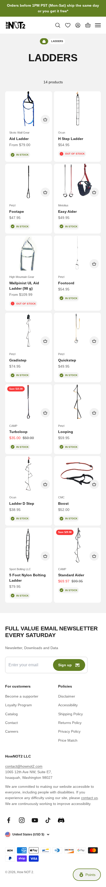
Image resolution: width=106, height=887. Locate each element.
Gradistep (17, 360)
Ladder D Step (21, 503)
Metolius (63, 205)
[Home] (44, 41)
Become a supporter (21, 696)
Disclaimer (66, 696)
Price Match (67, 740)
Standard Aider (71, 575)
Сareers (11, 731)
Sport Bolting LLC (20, 569)
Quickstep (67, 360)
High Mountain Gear (21, 276)
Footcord (66, 283)
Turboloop (18, 432)
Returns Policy (70, 723)
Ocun (61, 132)
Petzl (12, 205)
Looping (65, 432)
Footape (16, 211)
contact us (89, 798)
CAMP (13, 425)
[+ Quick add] (45, 119)
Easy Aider (67, 211)
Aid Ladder (19, 139)
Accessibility (68, 705)
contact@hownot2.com (23, 766)
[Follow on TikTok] (48, 820)
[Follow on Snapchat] (61, 820)
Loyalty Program (18, 705)
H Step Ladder (70, 139)
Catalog (11, 714)
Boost (63, 503)
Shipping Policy (70, 714)
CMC (61, 497)
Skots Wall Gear (19, 132)
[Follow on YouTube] (34, 820)
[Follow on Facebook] (8, 820)
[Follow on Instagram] (21, 820)
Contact (11, 723)
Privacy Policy (69, 731)
